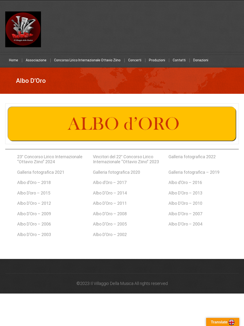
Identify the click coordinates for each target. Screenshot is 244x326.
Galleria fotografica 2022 (192, 156)
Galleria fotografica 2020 (116, 172)
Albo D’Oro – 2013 (185, 192)
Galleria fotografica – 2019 (193, 172)
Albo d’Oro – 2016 (185, 182)
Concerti (134, 60)
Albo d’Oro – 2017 (110, 182)
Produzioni (157, 60)
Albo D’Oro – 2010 (185, 203)
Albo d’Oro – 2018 (34, 182)
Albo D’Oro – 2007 (185, 213)
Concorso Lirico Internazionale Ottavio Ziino (87, 60)
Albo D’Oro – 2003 (34, 234)
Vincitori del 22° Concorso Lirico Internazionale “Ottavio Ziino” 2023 (126, 159)
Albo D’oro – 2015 (33, 192)
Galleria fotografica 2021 (40, 172)
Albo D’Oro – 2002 (110, 234)
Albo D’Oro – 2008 (110, 213)
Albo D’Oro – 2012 (34, 203)
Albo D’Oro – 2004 (185, 223)
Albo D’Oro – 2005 (110, 223)
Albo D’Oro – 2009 (34, 213)
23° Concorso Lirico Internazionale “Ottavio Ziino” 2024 (49, 159)
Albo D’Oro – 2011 (110, 203)
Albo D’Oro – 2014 (110, 192)
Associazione (36, 60)
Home (13, 60)
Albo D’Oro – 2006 (34, 223)
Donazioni (200, 60)
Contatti (179, 60)
